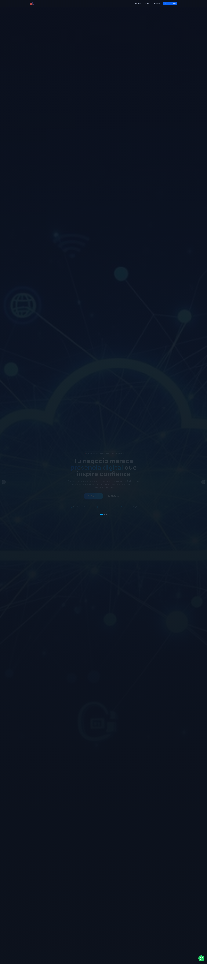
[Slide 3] (106, 512)
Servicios (138, 3)
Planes (147, 3)
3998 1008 (172, 3)
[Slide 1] (100, 512)
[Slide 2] (103, 512)
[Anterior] (4, 482)
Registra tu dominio (90, 495)
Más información (117, 495)
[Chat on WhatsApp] (201, 958)
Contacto (156, 3)
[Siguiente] (203, 482)
